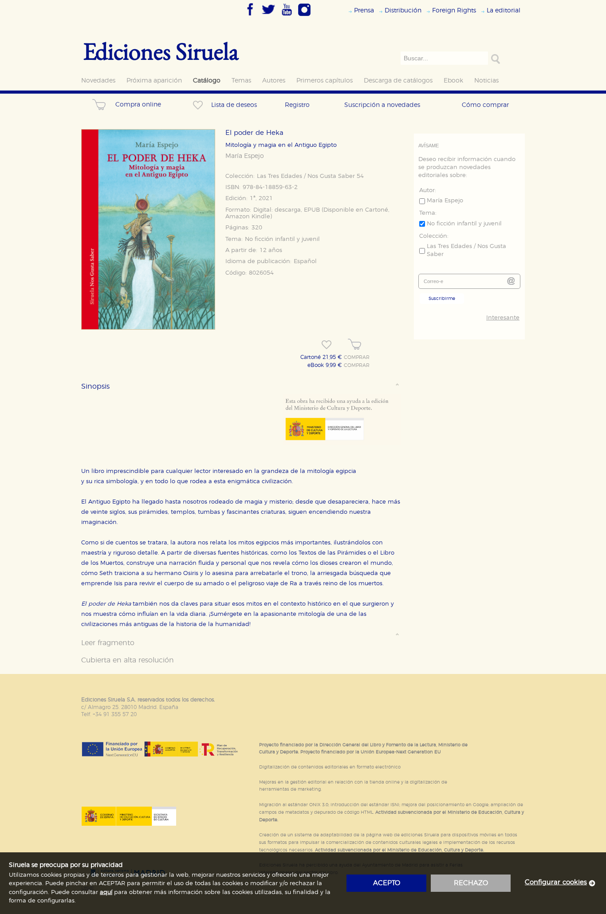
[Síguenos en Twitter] (268, 16)
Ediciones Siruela (161, 51)
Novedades (98, 80)
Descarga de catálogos (398, 80)
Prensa (364, 10)
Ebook (453, 80)
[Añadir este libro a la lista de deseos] (326, 344)
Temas (241, 80)
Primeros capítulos (324, 80)
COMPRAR (357, 357)
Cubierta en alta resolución (127, 660)
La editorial (503, 10)
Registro (297, 105)
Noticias (486, 80)
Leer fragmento (107, 642)
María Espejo (244, 156)
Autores (273, 80)
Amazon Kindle (247, 217)
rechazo (471, 883)
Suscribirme (442, 298)
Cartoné (376, 210)
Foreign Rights (454, 10)
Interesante (502, 318)
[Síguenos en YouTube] (287, 16)
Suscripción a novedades (382, 105)
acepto (386, 883)
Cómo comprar (485, 105)
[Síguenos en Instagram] (304, 16)
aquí (106, 892)
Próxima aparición (154, 80)
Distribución (403, 10)
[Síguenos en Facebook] (250, 16)
